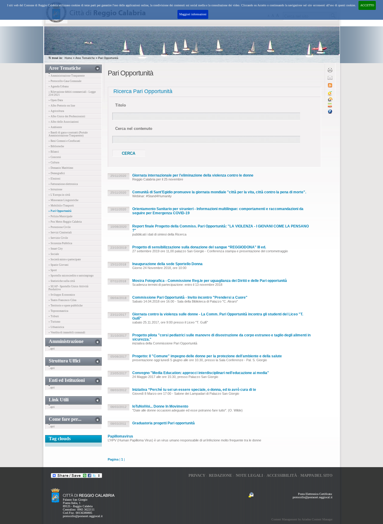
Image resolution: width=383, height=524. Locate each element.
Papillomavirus (120, 436)
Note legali (249, 475)
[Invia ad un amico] (330, 78)
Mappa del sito (316, 475)
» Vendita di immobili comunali (66, 332)
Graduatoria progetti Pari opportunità (163, 423)
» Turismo (54, 321)
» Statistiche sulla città (61, 281)
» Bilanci (53, 151)
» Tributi (53, 316)
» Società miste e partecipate (64, 259)
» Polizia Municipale (60, 216)
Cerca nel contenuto (133, 128)
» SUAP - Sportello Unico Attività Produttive (68, 288)
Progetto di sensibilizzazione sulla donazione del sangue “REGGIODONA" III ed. (199, 247)
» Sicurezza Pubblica (60, 243)
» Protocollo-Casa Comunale (64, 81)
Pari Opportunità (108, 58)
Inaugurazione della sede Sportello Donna (167, 264)
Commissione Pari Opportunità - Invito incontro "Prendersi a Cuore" (189, 297)
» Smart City (55, 248)
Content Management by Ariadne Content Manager (301, 519)
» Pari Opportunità (60, 210)
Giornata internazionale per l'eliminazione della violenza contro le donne (192, 175)
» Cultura (53, 162)
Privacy (197, 475)
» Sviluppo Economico (61, 294)
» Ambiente (55, 127)
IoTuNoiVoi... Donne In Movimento (160, 406)
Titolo (120, 105)
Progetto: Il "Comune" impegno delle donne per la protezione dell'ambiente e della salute (207, 356)
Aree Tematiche (85, 58)
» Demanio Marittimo (60, 167)
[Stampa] (330, 71)
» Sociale (53, 254)
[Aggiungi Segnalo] (330, 100)
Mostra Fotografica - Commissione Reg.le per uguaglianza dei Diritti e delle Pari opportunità (209, 281)
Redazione (220, 475)
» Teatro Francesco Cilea (62, 300)
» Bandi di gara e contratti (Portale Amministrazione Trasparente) (68, 134)
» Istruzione (55, 189)
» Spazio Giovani (58, 264)
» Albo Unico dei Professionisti (66, 116)
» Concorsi (54, 157)
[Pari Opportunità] (330, 106)
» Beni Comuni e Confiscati (64, 140)
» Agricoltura (56, 111)
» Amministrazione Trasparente (66, 75)
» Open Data (55, 100)
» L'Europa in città (59, 194)
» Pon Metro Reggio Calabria (65, 221)
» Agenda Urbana (58, 86)
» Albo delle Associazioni (63, 121)
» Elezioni (54, 178)
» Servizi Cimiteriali (60, 232)
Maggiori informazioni (192, 14)
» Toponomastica (58, 310)
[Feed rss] (330, 86)
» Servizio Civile (58, 237)
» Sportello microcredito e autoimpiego (71, 275)
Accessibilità (282, 475)
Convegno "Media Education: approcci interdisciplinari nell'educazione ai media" (200, 373)
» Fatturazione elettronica (63, 184)
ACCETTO (367, 5)
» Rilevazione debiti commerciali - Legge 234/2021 (72, 93)
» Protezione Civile (59, 227)
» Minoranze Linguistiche (63, 200)
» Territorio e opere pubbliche (65, 305)
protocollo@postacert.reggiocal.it (83, 516)
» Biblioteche (56, 146)
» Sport (52, 270)
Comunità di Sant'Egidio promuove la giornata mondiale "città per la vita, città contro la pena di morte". (219, 192)
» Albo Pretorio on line (61, 105)
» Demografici (56, 173)
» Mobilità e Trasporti (61, 205)
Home (68, 58)
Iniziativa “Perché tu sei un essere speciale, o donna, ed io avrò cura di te (194, 390)
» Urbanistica (56, 327)
